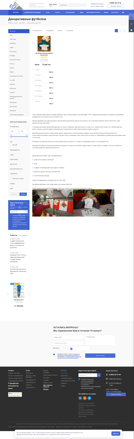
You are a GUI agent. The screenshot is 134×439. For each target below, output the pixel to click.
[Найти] (85, 5)
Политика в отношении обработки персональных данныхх (86, 405)
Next (29, 293)
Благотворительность (50, 375)
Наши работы (30, 387)
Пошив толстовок (14, 373)
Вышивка (46, 372)
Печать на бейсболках (15, 375)
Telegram (89, 398)
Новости (28, 385)
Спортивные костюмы (68, 381)
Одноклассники (85, 398)
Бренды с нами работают (31, 376)
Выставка (46, 377)
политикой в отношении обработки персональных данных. (20, 224)
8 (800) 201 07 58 (115, 3)
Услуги (11, 370)
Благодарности (31, 380)
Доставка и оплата (47, 386)
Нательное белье (67, 378)
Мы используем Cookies (86, 414)
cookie (33, 432)
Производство (30, 382)
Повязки (63, 383)
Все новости (24, 235)
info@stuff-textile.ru (97, 3)
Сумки (63, 386)
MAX (94, 398)
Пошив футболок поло (15, 381)
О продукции (13, 383)
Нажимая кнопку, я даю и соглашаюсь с (20, 221)
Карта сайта (82, 416)
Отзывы (46, 380)
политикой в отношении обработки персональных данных (69, 357)
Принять (116, 433)
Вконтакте (80, 398)
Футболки (64, 373)
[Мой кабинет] (123, 12)
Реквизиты (29, 373)
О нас (28, 370)
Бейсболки (64, 375)
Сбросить (14, 194)
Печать (45, 370)
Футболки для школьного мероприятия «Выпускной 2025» (18, 271)
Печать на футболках (15, 378)
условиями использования (57, 434)
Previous (8, 293)
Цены (10, 388)
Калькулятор (13, 386)
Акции (45, 389)
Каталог (64, 370)
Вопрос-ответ (47, 382)
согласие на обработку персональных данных (19, 218)
